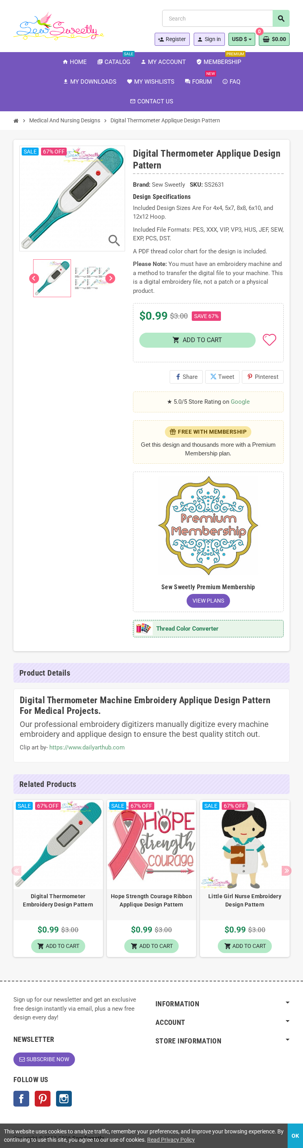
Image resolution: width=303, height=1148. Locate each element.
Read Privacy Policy (171, 1140)
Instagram (64, 1099)
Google (240, 401)
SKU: (196, 184)
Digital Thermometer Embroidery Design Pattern (58, 900)
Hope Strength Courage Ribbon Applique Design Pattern (151, 900)
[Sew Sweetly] (58, 25)
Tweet (222, 376)
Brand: (141, 184)
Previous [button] (16, 871)
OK (295, 1136)
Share (186, 376)
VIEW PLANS (208, 600)
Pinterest (263, 376)
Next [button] (287, 871)
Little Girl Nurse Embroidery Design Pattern (244, 900)
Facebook (21, 1099)
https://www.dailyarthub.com (87, 747)
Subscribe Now (47, 1059)
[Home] (16, 120)
